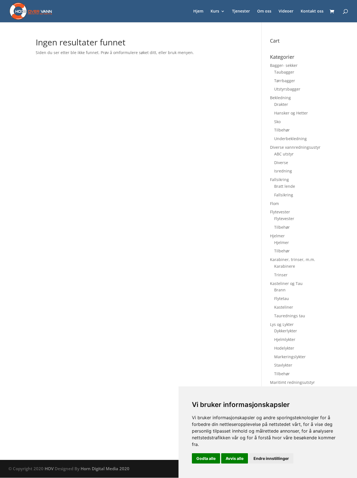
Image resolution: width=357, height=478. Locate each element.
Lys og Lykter (282, 324)
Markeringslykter (290, 356)
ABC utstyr (284, 154)
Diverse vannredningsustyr (295, 147)
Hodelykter (284, 348)
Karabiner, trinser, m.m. (292, 259)
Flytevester (280, 211)
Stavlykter (283, 365)
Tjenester (241, 11)
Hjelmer (277, 235)
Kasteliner (283, 307)
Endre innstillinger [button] (271, 458)
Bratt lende (284, 186)
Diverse (281, 162)
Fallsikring (279, 179)
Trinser (281, 274)
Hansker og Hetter (291, 113)
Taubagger (284, 72)
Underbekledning (290, 138)
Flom (274, 203)
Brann (280, 289)
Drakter (281, 104)
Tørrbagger (284, 80)
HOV (49, 468)
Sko (277, 121)
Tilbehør (282, 130)
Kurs (215, 11)
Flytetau (281, 298)
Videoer (286, 11)
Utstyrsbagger (287, 89)
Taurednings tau (289, 315)
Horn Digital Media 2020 (105, 468)
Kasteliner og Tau (286, 283)
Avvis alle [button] (234, 458)
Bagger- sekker (284, 65)
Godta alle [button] (206, 458)
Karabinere (284, 266)
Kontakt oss (312, 11)
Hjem (198, 11)
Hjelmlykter (284, 339)
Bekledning (280, 97)
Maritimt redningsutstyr (292, 382)
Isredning (283, 171)
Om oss (264, 11)
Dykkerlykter (285, 330)
